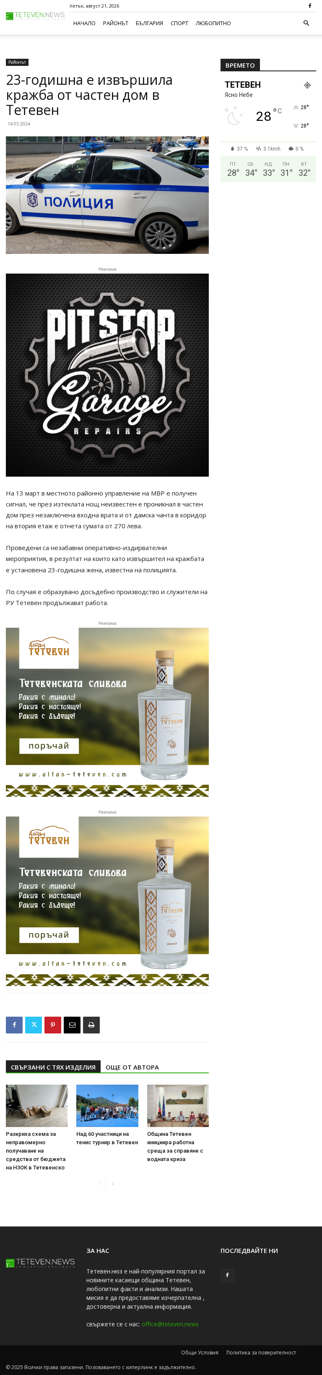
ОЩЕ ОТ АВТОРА (132, 1067)
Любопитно (213, 23)
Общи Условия (199, 1352)
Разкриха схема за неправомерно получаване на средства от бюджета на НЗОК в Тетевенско (35, 1151)
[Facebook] (310, 6)
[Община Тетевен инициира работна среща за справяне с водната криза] (178, 1106)
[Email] (72, 1025)
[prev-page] (99, 1184)
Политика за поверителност (261, 1352)
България (149, 23)
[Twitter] (33, 1025)
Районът (115, 23)
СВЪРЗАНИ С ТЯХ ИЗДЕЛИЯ (53, 1067)
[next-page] (112, 1184)
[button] (306, 23)
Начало (84, 23)
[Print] (91, 1025)
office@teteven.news (170, 1324)
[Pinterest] (52, 1025)
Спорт (179, 23)
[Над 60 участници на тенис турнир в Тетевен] (107, 1106)
